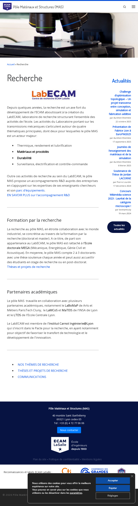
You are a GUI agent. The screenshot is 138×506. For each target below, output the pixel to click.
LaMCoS (52, 310)
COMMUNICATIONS (31, 377)
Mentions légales (92, 459)
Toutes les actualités (119, 227)
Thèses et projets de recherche (28, 267)
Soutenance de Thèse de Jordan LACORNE (121, 174)
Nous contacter (69, 430)
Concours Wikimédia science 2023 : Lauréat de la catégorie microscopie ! (119, 198)
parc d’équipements (30, 190)
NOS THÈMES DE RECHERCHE (38, 364)
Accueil (11, 64)
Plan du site (40, 459)
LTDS (17, 315)
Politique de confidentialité (64, 459)
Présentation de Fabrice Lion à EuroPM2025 (121, 130)
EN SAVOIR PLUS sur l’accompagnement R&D (38, 195)
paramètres (76, 493)
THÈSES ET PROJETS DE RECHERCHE (42, 371)
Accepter (113, 480)
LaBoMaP (71, 305)
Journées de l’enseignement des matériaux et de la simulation (120, 152)
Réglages (112, 495)
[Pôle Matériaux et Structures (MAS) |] (7, 5)
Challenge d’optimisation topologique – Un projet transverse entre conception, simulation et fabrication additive (120, 103)
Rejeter (113, 488)
